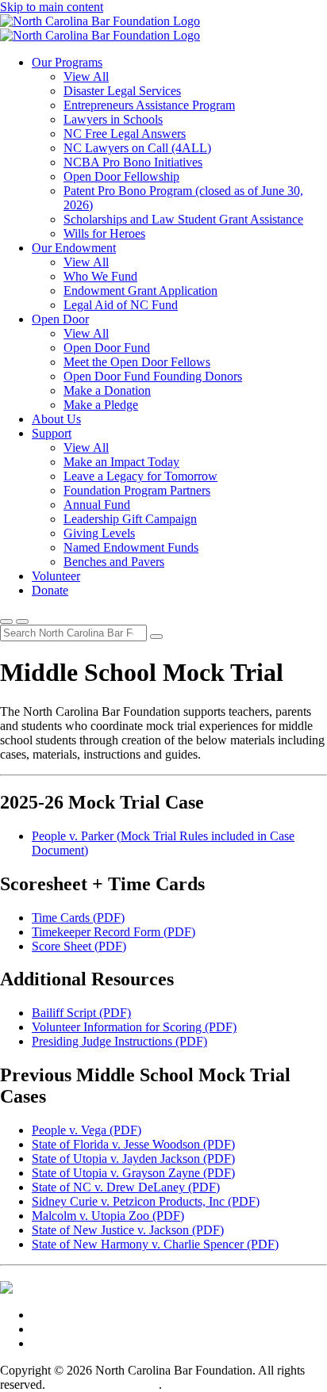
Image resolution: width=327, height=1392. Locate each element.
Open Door (60, 319)
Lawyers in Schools (113, 119)
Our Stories (60, 1329)
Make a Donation (107, 390)
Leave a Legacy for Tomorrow (140, 476)
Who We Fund (100, 276)
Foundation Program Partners (136, 490)
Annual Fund (96, 504)
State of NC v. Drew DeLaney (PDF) (126, 1187)
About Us (56, 419)
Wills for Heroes (104, 233)
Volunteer (56, 576)
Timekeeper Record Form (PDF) (113, 932)
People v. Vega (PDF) (86, 1130)
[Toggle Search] (6, 621)
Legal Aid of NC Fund (120, 305)
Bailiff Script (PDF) (81, 1012)
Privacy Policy (201, 1384)
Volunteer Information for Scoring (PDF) (134, 1027)
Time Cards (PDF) (78, 917)
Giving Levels (99, 533)
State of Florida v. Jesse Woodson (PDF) (133, 1144)
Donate (50, 590)
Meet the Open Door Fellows (136, 362)
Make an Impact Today (121, 461)
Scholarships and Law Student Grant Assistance (183, 219)
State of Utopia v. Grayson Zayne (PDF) (133, 1173)
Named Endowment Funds (130, 547)
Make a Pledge (100, 404)
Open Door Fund (106, 347)
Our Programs (67, 62)
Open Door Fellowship (121, 176)
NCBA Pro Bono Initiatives (132, 162)
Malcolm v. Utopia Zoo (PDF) (108, 1215)
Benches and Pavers (113, 561)
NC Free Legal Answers (124, 133)
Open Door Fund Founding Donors (152, 376)
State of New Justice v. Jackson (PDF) (128, 1230)
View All (86, 76)
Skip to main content (51, 6)
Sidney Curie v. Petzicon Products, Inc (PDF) (146, 1201)
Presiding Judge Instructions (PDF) (119, 1041)
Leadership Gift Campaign (130, 519)
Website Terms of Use (103, 1384)
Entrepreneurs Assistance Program (149, 105)
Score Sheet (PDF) (79, 946)
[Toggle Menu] (22, 621)
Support (51, 433)
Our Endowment (74, 247)
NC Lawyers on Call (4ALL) (137, 148)
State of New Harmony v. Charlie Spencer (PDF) (155, 1244)
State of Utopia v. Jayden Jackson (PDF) (133, 1158)
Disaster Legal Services (122, 91)
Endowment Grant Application (140, 290)
